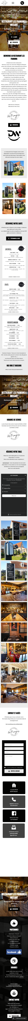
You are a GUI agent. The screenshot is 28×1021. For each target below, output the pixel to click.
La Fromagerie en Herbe (14, 943)
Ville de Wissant (14, 937)
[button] (13, 3)
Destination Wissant (14, 933)
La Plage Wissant (14, 941)
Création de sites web (14, 939)
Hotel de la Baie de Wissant (14, 936)
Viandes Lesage (14, 945)
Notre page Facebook (14, 1010)
